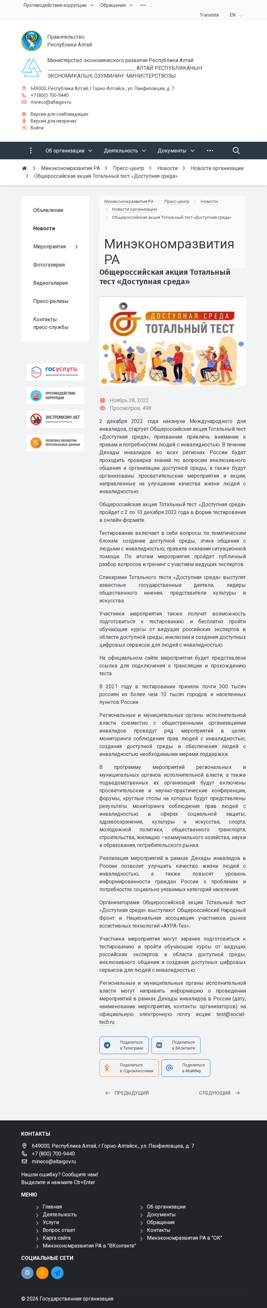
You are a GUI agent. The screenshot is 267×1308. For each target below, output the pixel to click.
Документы (161, 1214)
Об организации (166, 1207)
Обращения (161, 1222)
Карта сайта (57, 1238)
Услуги (51, 1222)
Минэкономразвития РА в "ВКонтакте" (89, 1246)
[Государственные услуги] (55, 372)
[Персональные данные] (55, 443)
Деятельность (60, 1214)
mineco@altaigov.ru (51, 102)
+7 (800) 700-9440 (50, 95)
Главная (52, 1207)
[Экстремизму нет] (55, 419)
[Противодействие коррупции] (55, 396)
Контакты (159, 1230)
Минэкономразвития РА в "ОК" (184, 1238)
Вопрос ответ (59, 1230)
